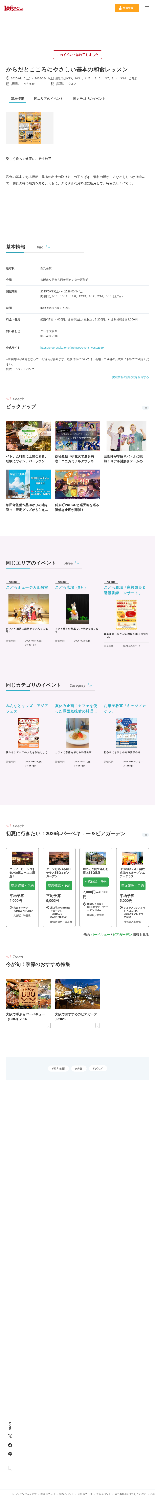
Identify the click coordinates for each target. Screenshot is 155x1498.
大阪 (80, 1069)
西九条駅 (59, 1069)
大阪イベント (103, 1494)
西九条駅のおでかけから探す (130, 1494)
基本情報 (15, 246)
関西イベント (66, 1494)
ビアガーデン (122, 934)
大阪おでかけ (85, 1494)
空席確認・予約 (22, 885)
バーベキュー (100, 934)
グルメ (99, 1068)
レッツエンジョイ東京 (24, 1494)
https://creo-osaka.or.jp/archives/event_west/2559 (72, 347)
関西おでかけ (48, 1494)
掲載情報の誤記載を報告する (130, 377)
